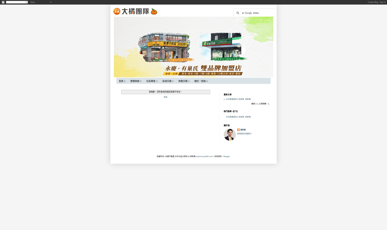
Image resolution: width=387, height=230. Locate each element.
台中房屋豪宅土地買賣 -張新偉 (238, 99)
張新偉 (243, 130)
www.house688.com (204, 156)
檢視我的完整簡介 (244, 134)
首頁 (165, 97)
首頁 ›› (122, 81)
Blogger (226, 156)
